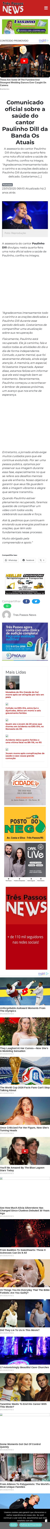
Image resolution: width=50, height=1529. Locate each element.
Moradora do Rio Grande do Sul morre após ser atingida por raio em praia (25, 694)
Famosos (7, 184)
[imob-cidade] (25, 788)
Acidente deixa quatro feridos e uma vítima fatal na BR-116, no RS (24, 741)
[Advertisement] (25, 284)
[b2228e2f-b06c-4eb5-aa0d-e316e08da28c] (25, 27)
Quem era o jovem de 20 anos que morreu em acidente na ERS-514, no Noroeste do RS (25, 726)
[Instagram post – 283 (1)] (25, 862)
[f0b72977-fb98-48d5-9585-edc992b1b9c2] (25, 824)
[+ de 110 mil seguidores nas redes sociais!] (26, 928)
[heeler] (25, 584)
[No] (46, 1519)
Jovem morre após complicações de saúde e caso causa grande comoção (25, 756)
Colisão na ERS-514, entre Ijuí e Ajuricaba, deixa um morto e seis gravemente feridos (23, 710)
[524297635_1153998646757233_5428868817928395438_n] (25, 642)
